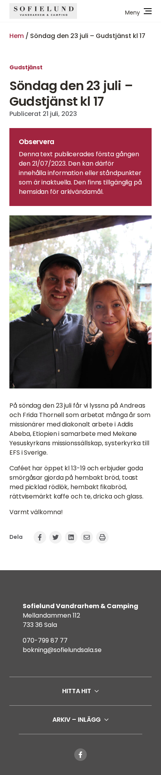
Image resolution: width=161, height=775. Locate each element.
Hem (16, 35)
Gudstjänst (26, 67)
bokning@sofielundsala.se (62, 649)
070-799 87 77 (45, 640)
